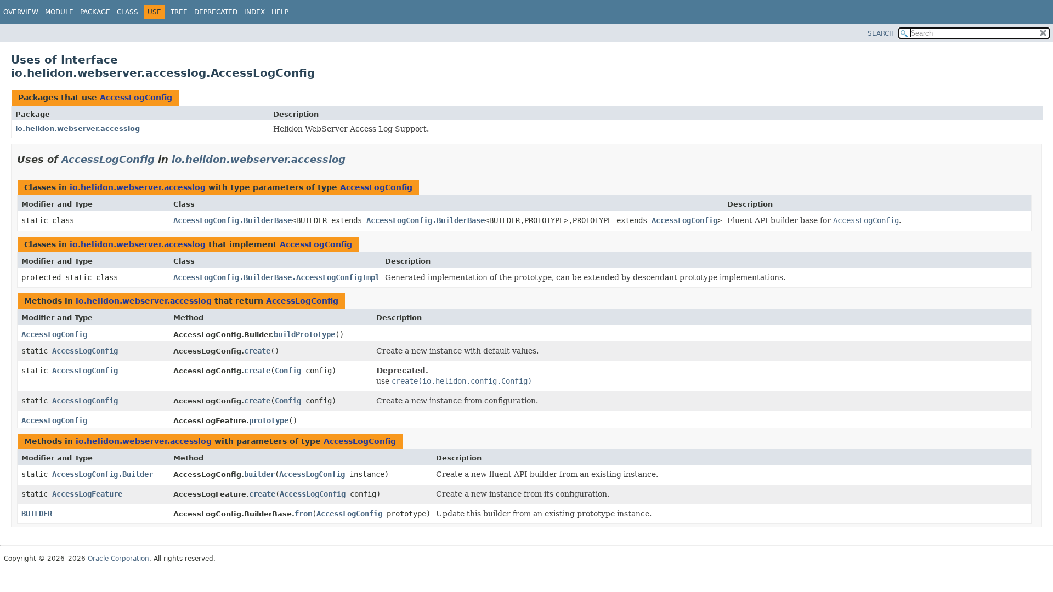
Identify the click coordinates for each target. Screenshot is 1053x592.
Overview (20, 12)
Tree (179, 12)
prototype (268, 420)
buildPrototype (304, 334)
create (257, 350)
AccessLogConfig (136, 97)
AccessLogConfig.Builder (102, 474)
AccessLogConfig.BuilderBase (232, 220)
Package (95, 12)
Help (279, 12)
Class (127, 12)
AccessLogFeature (87, 493)
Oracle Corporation (118, 558)
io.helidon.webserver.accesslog (77, 128)
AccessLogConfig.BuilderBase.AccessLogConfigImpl (276, 277)
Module (59, 12)
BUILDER (36, 513)
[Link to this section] (353, 159)
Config (288, 370)
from (303, 513)
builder (259, 474)
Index (254, 12)
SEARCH (881, 33)
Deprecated (215, 12)
